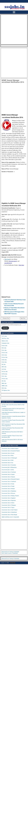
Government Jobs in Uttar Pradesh (9, 509)
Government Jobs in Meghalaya (9, 491)
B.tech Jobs (4, 345)
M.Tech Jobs (5, 378)
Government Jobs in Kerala (8, 483)
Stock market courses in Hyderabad (9, 553)
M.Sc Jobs (4, 376)
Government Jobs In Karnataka (9, 465)
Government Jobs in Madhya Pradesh (10, 495)
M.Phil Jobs (4, 374)
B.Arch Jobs (4, 352)
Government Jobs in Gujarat (8, 474)
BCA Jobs (4, 347)
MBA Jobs (4, 383)
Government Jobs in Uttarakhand (9, 512)
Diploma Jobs (5, 340)
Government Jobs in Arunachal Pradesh (11, 450)
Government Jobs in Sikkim (8, 502)
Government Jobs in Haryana (8, 476)
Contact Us (12, 562)
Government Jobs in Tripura (8, 507)
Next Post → (24, 318)
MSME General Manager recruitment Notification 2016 (13, 81)
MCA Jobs (4, 388)
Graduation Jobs (5, 343)
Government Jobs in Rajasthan (9, 500)
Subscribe (5, 328)
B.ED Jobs (4, 359)
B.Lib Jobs (4, 362)
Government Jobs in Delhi (7, 460)
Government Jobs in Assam (8, 453)
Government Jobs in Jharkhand (9, 481)
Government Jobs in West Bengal (9, 514)
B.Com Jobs (4, 357)
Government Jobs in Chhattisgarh (9, 458)
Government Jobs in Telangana (9, 505)
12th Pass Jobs (5, 338)
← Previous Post (5, 318)
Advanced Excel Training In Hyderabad (10, 551)
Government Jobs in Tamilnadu (9, 472)
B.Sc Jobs (4, 350)
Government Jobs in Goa (7, 462)
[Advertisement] (14, 29)
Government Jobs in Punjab (8, 486)
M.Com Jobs (5, 371)
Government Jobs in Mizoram (8, 493)
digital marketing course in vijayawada (10, 517)
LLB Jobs (4, 369)
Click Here (7, 259)
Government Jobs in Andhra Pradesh (10, 448)
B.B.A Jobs (4, 355)
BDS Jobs (4, 366)
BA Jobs (4, 364)
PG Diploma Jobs (6, 390)
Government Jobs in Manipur (8, 488)
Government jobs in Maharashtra (9, 467)
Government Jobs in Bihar (8, 455)
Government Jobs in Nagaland (8, 498)
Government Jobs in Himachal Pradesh (10, 479)
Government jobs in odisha (8, 469)
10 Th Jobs (4, 336)
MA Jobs (4, 381)
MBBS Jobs (4, 385)
